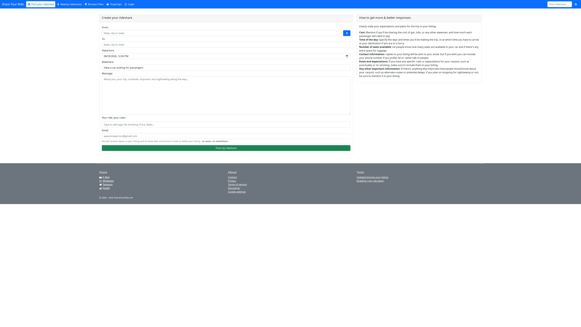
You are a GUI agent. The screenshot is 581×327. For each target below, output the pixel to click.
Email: (105, 130)
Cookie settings (237, 191)
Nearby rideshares (71, 4)
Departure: (108, 50)
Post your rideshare (42, 4)
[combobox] (557, 4)
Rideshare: (108, 62)
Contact (232, 177)
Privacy (232, 181)
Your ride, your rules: (114, 117)
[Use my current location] (346, 33)
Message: (107, 73)
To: (103, 39)
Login (130, 4)
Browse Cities (95, 4)
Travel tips (115, 4)
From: (105, 27)
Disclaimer (234, 188)
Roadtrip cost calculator (370, 181)
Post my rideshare (226, 148)
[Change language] (575, 4)
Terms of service (237, 184)
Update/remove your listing (372, 177)
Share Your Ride (13, 4)
